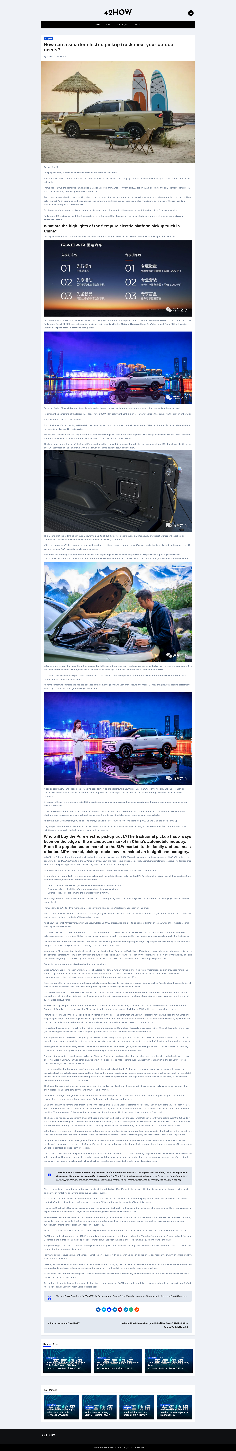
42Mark (106, 25)
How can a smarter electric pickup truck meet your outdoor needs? (109, 47)
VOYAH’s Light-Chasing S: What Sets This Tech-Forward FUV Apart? (65, 1363)
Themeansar (138, 1447)
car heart (51, 57)
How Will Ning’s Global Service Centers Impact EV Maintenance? (174, 1412)
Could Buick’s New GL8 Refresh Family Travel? (135, 1413)
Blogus (126, 1447)
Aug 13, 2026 (177, 1368)
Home (97, 25)
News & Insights (121, 25)
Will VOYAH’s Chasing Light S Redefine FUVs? (97, 1413)
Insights (48, 39)
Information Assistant (56, 1368)
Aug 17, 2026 (75, 1368)
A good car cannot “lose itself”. (65, 1323)
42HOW (118, 13)
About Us (137, 25)
